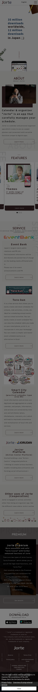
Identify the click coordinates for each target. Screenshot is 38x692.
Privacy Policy (7, 682)
